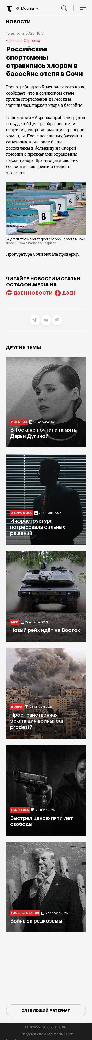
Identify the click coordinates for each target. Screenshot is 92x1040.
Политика (20, 810)
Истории (19, 421)
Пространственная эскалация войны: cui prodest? (36, 721)
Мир (14, 622)
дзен (68, 293)
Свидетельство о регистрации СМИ (47, 1034)
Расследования (25, 913)
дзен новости (33, 293)
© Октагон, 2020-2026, (46, 1027)
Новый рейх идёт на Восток (45, 630)
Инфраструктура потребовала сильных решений (37, 527)
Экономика (21, 512)
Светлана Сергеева (23, 41)
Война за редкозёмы (36, 921)
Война (16, 706)
